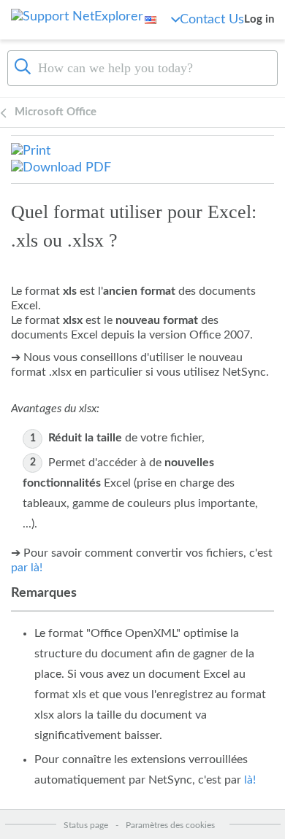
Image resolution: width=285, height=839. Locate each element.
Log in (259, 19)
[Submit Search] (23, 66)
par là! (26, 567)
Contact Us (212, 19)
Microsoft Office (55, 112)
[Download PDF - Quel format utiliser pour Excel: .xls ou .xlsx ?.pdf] (61, 167)
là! (250, 780)
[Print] (30, 151)
